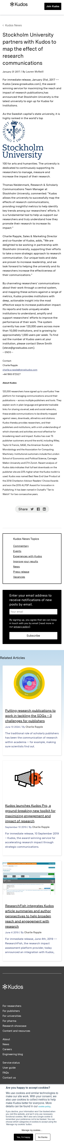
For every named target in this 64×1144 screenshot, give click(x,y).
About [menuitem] (6, 1039)
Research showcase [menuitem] (14, 1025)
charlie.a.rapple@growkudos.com (20, 369)
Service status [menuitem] (11, 1062)
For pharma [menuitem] (9, 1020)
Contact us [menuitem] (9, 1077)
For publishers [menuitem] (11, 1011)
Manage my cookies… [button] (32, 1130)
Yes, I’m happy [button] (23, 1137)
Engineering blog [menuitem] (13, 1054)
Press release (21, 571)
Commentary (21, 546)
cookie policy (44, 1106)
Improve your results (25, 561)
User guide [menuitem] (9, 1067)
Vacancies (19, 577)
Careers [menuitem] (7, 1049)
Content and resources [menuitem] (16, 1030)
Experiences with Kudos (27, 556)
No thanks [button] (42, 1137)
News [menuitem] (6, 1044)
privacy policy (21, 626)
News (16, 566)
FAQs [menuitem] (6, 1072)
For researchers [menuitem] (12, 1006)
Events (17, 551)
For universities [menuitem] (12, 1016)
